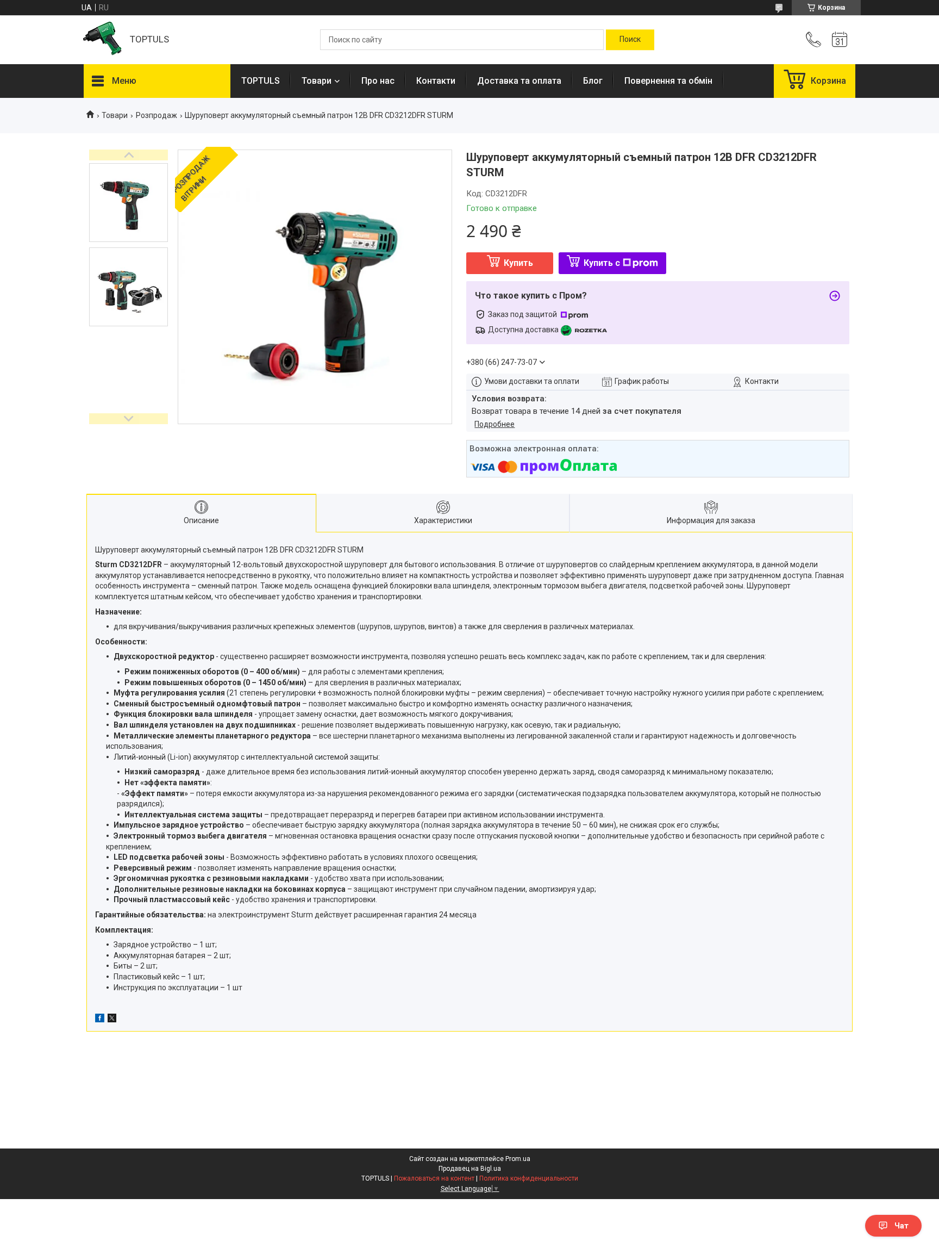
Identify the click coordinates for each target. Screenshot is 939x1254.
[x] (112, 1019)
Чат (901, 1225)
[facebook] (99, 1019)
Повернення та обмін (668, 81)
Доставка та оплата (519, 81)
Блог (593, 81)
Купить (518, 263)
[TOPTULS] (101, 40)
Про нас (378, 81)
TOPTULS (260, 81)
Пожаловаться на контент (434, 1178)
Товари (316, 81)
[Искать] (630, 39)
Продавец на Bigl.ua (470, 1168)
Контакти (435, 81)
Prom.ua (517, 1159)
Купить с (602, 263)
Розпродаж (156, 115)
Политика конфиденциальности (528, 1178)
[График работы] (839, 40)
